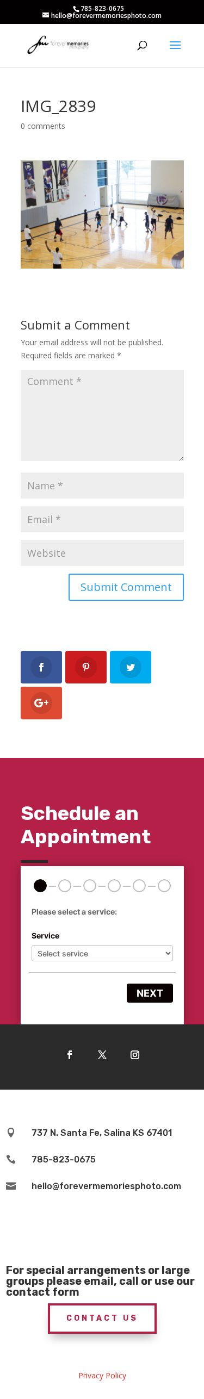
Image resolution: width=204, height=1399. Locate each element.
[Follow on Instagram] (135, 1055)
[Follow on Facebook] (69, 1055)
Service (45, 935)
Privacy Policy (102, 1375)
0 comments (43, 126)
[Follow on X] (102, 1055)
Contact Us (102, 1318)
